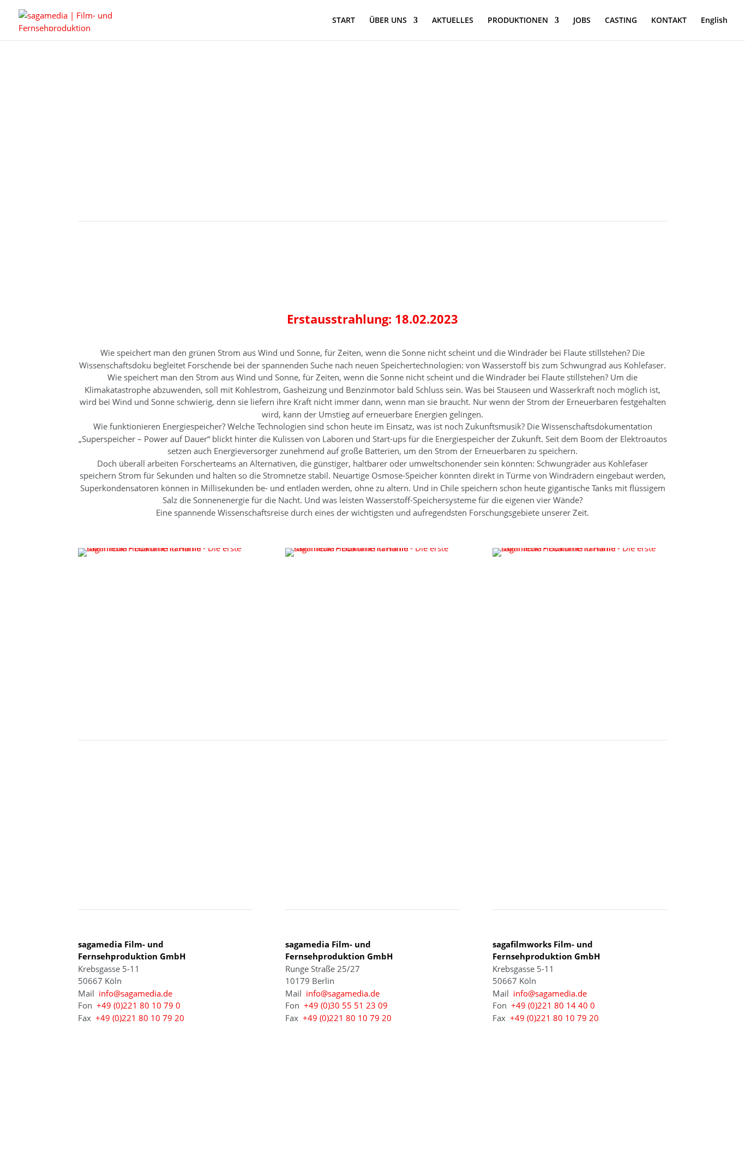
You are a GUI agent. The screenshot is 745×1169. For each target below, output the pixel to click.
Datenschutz (569, 1118)
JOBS (582, 20)
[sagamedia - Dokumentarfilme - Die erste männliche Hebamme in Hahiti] (165, 547)
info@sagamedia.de (135, 993)
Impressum (515, 1118)
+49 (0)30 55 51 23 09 (346, 1005)
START (343, 20)
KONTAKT (669, 20)
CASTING (621, 20)
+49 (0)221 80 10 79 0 (139, 1005)
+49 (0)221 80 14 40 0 (553, 1005)
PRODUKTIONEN (518, 20)
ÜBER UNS (388, 20)
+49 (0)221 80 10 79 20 (139, 1017)
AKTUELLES (452, 20)
